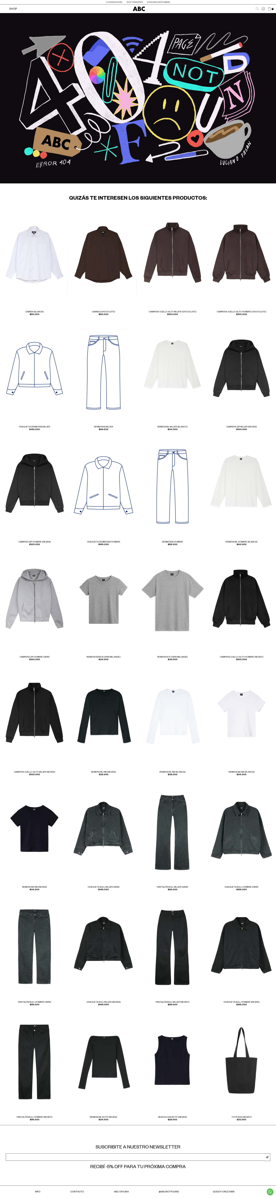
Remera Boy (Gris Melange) (172, 657)
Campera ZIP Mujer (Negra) (241, 427)
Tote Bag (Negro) (241, 1117)
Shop (13, 9)
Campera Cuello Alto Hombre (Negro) (241, 657)
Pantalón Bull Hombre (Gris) (34, 1002)
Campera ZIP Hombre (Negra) (34, 542)
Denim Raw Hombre (172, 542)
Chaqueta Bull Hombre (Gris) (241, 887)
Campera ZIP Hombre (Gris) (35, 657)
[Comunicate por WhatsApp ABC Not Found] (270, 1192)
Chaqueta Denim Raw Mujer (34, 427)
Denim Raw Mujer (103, 427)
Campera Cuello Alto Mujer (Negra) (34, 772)
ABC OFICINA (121, 1192)
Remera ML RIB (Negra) (103, 772)
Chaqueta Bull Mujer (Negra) (104, 1002)
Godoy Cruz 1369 (223, 1192)
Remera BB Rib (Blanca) (242, 772)
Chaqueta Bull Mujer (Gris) (103, 887)
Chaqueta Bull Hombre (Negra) (241, 1002)
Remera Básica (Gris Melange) (103, 657)
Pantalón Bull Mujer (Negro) (172, 1002)
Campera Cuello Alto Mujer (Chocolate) (172, 312)
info (37, 1192)
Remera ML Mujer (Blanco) (172, 427)
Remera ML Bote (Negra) (103, 1117)
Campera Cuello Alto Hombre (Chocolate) (241, 312)
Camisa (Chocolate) (103, 312)
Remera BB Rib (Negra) (34, 887)
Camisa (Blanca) (34, 312)
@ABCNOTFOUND (169, 1192)
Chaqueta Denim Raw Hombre (103, 542)
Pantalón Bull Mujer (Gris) (172, 887)
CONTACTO (77, 1192)
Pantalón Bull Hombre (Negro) (34, 1117)
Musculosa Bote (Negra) (172, 1117)
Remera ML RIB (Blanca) (173, 772)
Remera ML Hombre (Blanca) (241, 542)
